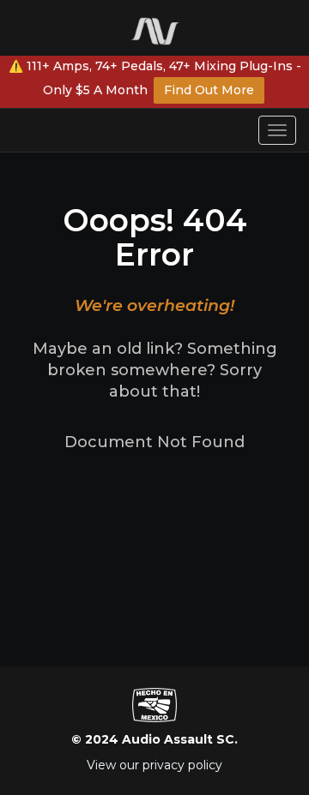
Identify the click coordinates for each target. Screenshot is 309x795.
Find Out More (209, 90)
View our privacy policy (154, 765)
